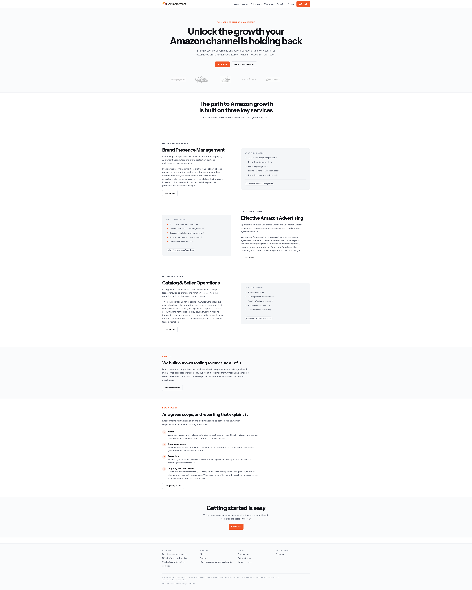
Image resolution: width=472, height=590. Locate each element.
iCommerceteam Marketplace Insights (216, 562)
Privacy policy (243, 554)
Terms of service (245, 562)
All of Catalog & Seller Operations (258, 318)
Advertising (256, 4)
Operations (269, 4)
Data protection (244, 558)
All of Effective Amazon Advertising (181, 250)
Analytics (281, 4)
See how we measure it (244, 64)
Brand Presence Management (174, 554)
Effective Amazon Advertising (174, 558)
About (291, 4)
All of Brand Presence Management (259, 184)
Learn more (170, 193)
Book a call (222, 64)
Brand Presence (241, 4)
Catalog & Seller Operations (173, 562)
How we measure (172, 387)
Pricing (203, 558)
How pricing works (173, 486)
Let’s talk (303, 4)
